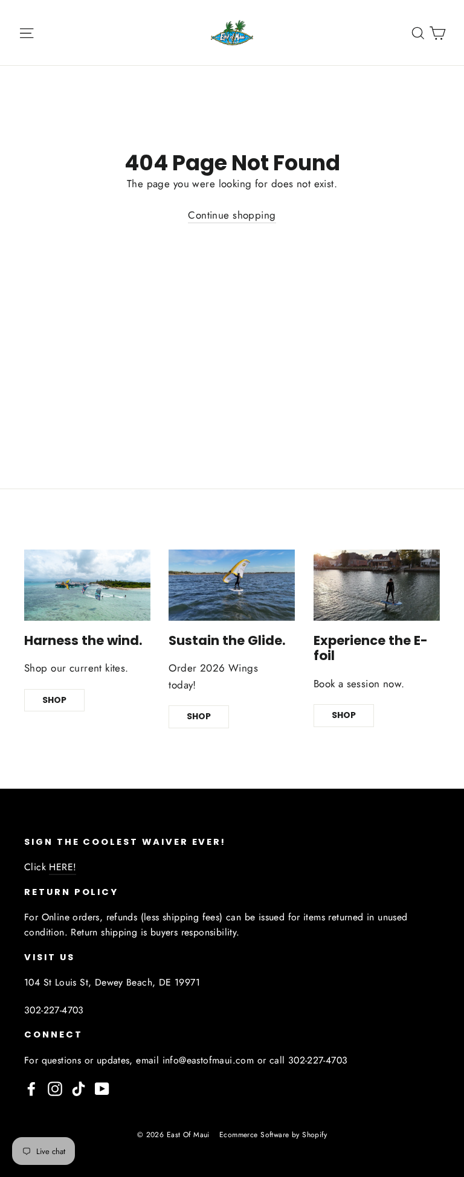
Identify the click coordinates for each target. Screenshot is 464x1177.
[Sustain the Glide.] (232, 585)
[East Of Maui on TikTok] (78, 1088)
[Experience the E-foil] (377, 585)
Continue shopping (232, 215)
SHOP (54, 700)
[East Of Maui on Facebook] (31, 1088)
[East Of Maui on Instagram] (55, 1088)
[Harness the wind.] (87, 585)
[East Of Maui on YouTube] (102, 1088)
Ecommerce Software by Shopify (273, 1134)
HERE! (62, 867)
